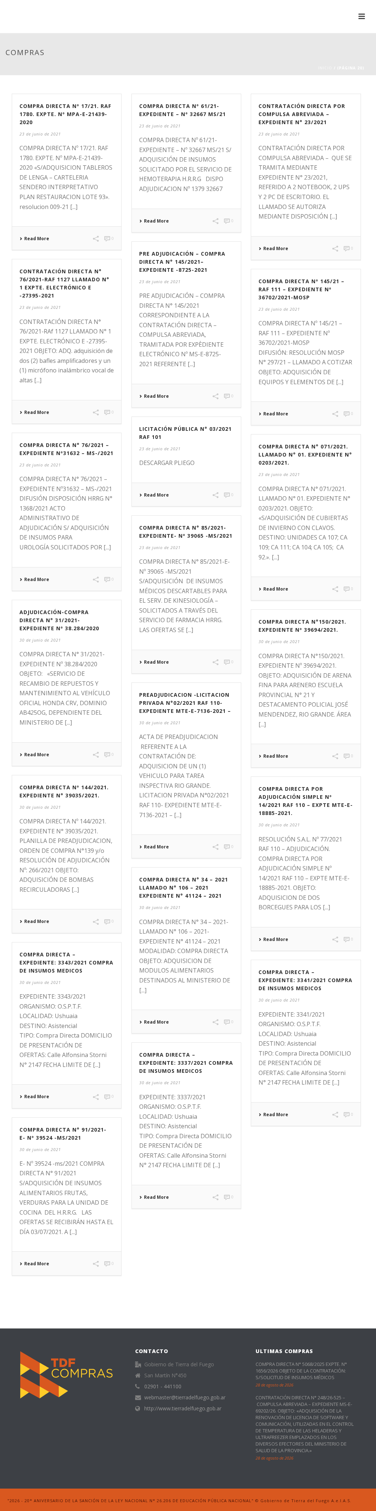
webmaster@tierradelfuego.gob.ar (184, 1397)
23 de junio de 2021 (40, 134)
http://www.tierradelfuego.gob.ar (182, 1408)
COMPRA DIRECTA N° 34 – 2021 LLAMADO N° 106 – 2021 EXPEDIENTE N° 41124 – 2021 (183, 887)
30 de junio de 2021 (40, 640)
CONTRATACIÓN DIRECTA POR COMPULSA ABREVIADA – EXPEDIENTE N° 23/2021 (301, 114)
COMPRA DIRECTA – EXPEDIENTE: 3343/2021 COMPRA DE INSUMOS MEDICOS (66, 962)
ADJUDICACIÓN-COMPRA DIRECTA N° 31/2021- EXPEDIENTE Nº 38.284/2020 (59, 620)
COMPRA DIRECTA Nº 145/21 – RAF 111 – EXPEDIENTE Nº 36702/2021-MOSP (301, 289)
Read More (36, 239)
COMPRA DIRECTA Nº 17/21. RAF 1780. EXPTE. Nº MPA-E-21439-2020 (65, 114)
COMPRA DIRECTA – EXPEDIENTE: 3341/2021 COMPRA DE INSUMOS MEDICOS (305, 980)
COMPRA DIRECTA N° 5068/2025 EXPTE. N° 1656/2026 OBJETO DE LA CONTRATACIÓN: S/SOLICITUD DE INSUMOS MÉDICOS (301, 1371)
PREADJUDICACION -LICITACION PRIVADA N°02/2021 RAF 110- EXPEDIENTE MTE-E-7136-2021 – (185, 702)
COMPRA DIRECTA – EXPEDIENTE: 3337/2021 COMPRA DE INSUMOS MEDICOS (186, 1062)
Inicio (325, 68)
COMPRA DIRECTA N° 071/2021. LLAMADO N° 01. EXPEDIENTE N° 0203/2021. (305, 454)
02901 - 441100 (162, 1386)
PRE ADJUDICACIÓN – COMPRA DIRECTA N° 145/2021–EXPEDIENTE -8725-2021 (182, 261)
